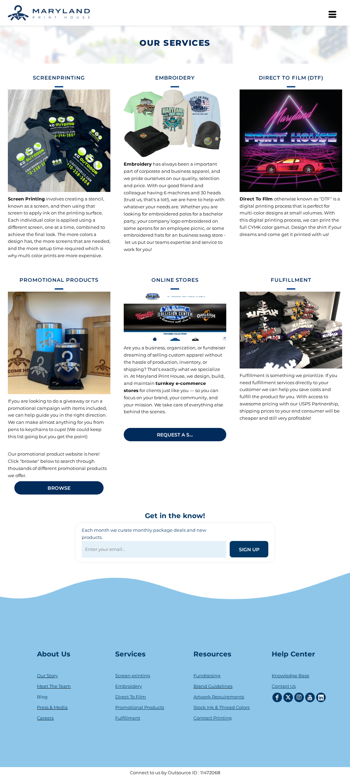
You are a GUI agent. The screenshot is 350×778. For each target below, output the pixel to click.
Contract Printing (212, 718)
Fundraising (206, 675)
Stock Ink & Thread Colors (221, 707)
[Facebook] (277, 697)
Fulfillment (127, 718)
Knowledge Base (290, 675)
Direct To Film (130, 696)
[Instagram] (299, 697)
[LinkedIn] (321, 697)
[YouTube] (310, 697)
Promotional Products (139, 707)
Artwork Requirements (218, 696)
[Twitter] (288, 697)
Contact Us (284, 686)
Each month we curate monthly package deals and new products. (144, 533)
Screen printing (132, 675)
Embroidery (128, 686)
